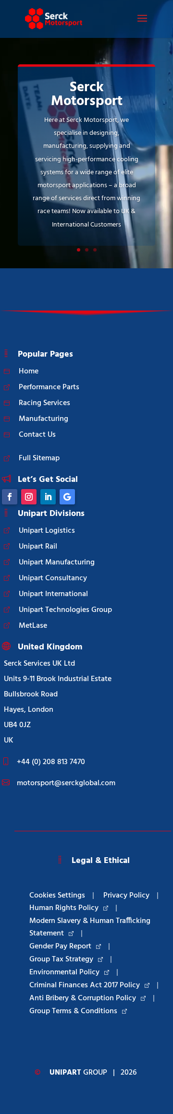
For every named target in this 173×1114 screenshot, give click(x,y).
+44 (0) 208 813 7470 (51, 762)
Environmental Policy (64, 972)
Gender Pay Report (60, 946)
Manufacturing (43, 419)
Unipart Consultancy (53, 578)
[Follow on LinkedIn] (48, 496)
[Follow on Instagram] (29, 496)
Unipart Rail (38, 546)
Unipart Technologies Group (65, 610)
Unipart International (53, 594)
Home (28, 371)
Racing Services (44, 403)
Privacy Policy (126, 895)
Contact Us (37, 435)
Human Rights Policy (64, 908)
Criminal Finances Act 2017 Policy (84, 985)
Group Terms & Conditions (73, 1011)
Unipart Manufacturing (57, 562)
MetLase (33, 626)
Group (78, 1072)
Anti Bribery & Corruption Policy (82, 998)
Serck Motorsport (87, 95)
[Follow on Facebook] (9, 496)
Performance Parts (49, 387)
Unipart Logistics (47, 531)
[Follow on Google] (67, 496)
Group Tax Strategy (61, 959)
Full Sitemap (39, 458)
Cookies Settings (57, 895)
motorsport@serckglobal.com (66, 783)
